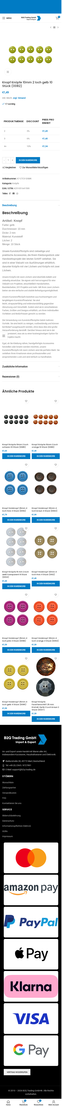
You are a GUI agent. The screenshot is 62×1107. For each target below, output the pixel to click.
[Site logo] (31, 18)
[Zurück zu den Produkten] (54, 27)
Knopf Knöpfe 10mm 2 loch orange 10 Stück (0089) (45, 445)
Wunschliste (8, 782)
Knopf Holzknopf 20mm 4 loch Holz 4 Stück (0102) (44, 573)
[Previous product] (51, 27)
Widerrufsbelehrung (11, 815)
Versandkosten (9, 793)
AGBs (5, 831)
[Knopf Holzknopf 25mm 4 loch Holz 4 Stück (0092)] (16, 483)
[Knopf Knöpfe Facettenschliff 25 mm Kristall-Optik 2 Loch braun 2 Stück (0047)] (46, 676)
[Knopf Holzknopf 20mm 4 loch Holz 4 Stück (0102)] (46, 546)
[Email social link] (13, 194)
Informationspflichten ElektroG (16, 826)
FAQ (4, 798)
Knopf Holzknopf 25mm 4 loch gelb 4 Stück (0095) (14, 703)
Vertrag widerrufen (17, 1072)
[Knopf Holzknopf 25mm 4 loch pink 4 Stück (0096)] (16, 613)
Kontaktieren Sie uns (11, 803)
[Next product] (58, 27)
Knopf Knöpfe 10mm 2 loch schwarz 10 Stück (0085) (15, 445)
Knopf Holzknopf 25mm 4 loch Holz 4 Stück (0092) (14, 509)
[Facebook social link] (10, 194)
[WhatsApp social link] (17, 194)
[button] (16, 456)
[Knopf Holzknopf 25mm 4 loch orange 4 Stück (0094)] (46, 613)
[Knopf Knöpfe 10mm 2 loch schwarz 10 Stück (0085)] (16, 419)
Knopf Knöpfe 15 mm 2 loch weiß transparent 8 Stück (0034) (15, 574)
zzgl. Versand (19, 98)
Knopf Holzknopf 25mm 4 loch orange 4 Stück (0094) (45, 639)
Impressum (7, 836)
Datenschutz (8, 821)
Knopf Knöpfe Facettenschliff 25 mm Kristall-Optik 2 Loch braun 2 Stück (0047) (45, 705)
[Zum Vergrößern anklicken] (8, 71)
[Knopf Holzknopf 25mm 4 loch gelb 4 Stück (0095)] (16, 676)
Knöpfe (15, 183)
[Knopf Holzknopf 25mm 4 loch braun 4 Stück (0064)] (46, 483)
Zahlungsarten (9, 787)
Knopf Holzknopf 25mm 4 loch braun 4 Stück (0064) (44, 509)
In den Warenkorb (28, 160)
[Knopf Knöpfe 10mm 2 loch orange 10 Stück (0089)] (46, 419)
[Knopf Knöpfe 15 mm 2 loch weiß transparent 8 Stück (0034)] (16, 546)
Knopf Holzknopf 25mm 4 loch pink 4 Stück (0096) (14, 639)
